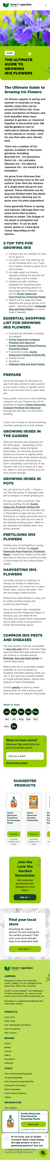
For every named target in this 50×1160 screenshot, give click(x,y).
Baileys (7, 1047)
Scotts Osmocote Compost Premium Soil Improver (24, 341)
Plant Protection (12, 1029)
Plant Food (9, 1021)
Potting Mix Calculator (15, 1085)
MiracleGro (9, 1059)
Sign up (24, 897)
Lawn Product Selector (15, 1093)
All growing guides (17, 762)
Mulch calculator (12, 1089)
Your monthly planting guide (18, 1073)
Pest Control (10, 1032)
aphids (16, 687)
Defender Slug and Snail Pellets (27, 308)
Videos (7, 1097)
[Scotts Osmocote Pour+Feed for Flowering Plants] (14, 802)
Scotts (7, 1043)
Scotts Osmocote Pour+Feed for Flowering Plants (27, 295)
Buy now (15, 835)
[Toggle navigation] (45, 5)
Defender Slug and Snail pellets (21, 658)
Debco (7, 1055)
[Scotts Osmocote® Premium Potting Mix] (34, 802)
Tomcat (8, 1051)
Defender (8, 1063)
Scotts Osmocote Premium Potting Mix (27, 353)
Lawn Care (9, 1017)
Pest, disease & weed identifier (19, 1081)
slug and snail (14, 649)
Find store (24, 949)
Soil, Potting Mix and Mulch (17, 1025)
